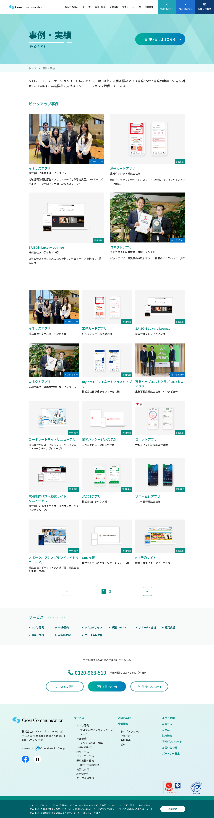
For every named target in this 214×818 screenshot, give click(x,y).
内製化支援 (82, 769)
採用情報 (167, 735)
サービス (79, 718)
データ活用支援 (85, 778)
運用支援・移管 (85, 760)
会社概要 (125, 740)
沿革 (122, 744)
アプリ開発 (82, 725)
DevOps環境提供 (89, 765)
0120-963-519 (90, 672)
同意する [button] (172, 809)
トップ (32, 68)
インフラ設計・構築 (91, 743)
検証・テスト (83, 752)
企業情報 (123, 724)
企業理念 (125, 736)
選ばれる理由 (125, 718)
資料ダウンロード (172, 741)
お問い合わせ (169, 747)
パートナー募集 (171, 753)
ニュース (167, 724)
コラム (166, 729)
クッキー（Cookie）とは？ (86, 813)
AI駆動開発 (82, 774)
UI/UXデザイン (84, 747)
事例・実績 (168, 718)
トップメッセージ (130, 731)
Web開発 (81, 738)
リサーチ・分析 (85, 756)
